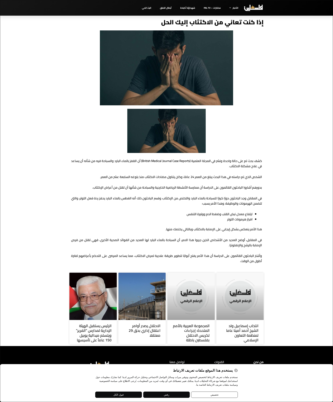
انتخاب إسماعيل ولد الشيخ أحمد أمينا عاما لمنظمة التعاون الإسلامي (242, 332)
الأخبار (235, 8)
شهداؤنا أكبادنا (187, 8)
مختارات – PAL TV (212, 8)
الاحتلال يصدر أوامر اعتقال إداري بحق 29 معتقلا (144, 330)
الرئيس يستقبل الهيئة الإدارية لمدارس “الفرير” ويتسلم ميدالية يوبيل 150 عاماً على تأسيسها (94, 332)
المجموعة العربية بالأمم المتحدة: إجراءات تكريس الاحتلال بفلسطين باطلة (191, 332)
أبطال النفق (166, 8)
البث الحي (146, 8)
